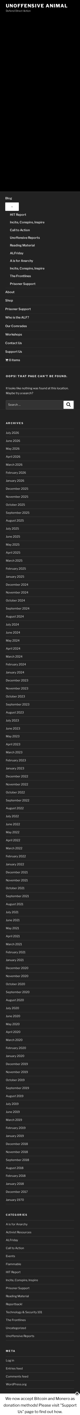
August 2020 (15, 1000)
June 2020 (13, 1016)
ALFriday (16, 253)
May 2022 (12, 832)
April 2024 (13, 648)
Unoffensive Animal (37, 6)
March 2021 (14, 944)
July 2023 (12, 720)
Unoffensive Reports (25, 238)
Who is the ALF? (17, 317)
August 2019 (14, 1096)
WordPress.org (16, 1384)
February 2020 (16, 1048)
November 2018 (17, 1152)
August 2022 (15, 808)
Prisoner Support (23, 284)
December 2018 (17, 1144)
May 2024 (13, 640)
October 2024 (15, 600)
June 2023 (13, 728)
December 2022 (17, 776)
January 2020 (15, 1056)
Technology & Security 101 (24, 1312)
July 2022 (12, 816)
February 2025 (16, 568)
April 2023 (13, 744)
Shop (9, 300)
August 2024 (15, 616)
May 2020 (13, 1024)
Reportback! (14, 1304)
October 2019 (15, 1080)
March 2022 (14, 848)
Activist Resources (18, 1232)
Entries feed (14, 1368)
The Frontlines (20, 276)
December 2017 (17, 1192)
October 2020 (15, 984)
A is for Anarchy (21, 261)
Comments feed (17, 1376)
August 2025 (15, 520)
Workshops (13, 334)
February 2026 (16, 472)
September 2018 (17, 1160)
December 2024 (17, 584)
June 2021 (13, 920)
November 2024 (17, 592)
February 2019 (16, 1128)
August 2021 (14, 904)
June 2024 (13, 632)
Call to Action (20, 230)
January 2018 (15, 1184)
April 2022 (13, 840)
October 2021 (15, 888)
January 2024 (15, 672)
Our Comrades (16, 326)
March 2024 (14, 656)
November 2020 (17, 976)
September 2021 (17, 896)
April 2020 (13, 1032)
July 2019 (12, 1104)
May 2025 (13, 544)
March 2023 (14, 752)
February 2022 (16, 856)
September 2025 (18, 513)
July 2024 (12, 624)
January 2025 (15, 576)
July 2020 (12, 1008)
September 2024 (18, 608)
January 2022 (15, 864)
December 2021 (17, 872)
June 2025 (13, 536)
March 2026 (14, 464)
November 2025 (17, 497)
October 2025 (15, 505)
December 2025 (17, 488)
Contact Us (13, 343)
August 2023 (15, 712)
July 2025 (12, 528)
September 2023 (18, 704)
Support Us (13, 352)
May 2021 (12, 928)
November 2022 (17, 784)
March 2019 (14, 1120)
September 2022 (17, 800)
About (10, 292)
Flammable (13, 1264)
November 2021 (17, 880)
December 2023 (17, 680)
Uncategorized (16, 1328)
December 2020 (17, 968)
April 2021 (13, 936)
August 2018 (14, 1168)
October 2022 (15, 792)
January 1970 (15, 1200)
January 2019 (15, 1136)
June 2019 (13, 1112)
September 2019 (17, 1088)
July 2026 (12, 433)
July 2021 (12, 912)
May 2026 (13, 448)
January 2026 (15, 480)
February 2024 (16, 664)
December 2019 (17, 1064)
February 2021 (15, 952)
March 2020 (14, 1040)
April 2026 (13, 456)
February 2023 (16, 760)
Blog (8, 198)
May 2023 (13, 736)
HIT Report (18, 215)
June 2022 (13, 824)
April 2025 (13, 552)
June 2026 (13, 441)
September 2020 (18, 992)
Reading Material (22, 245)
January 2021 (15, 960)
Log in (10, 1360)
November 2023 (17, 688)
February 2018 (16, 1176)
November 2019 (17, 1072)
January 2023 (15, 768)
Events (10, 1256)
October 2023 (15, 696)
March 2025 (14, 560)
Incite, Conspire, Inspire (27, 222)
